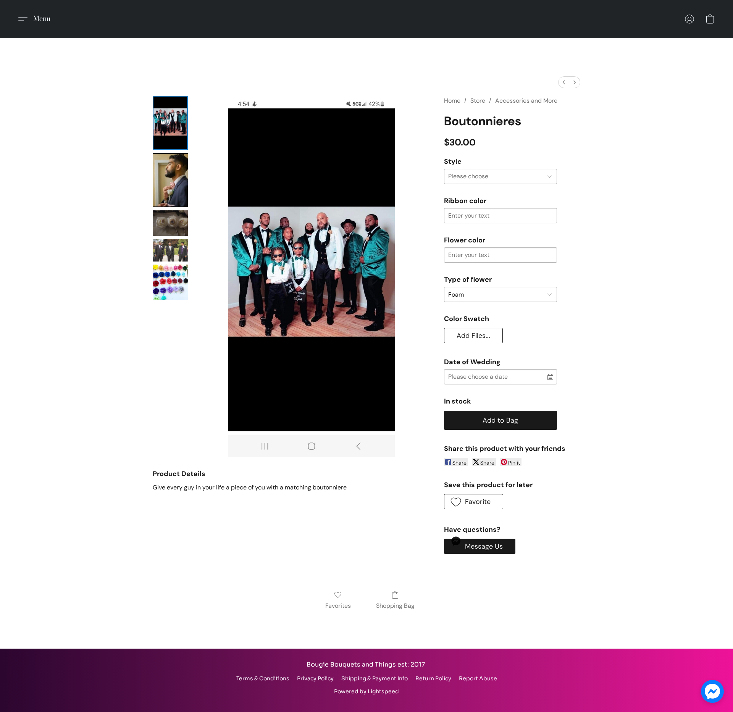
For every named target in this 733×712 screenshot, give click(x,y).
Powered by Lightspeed (366, 691)
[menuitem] (564, 82)
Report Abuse (478, 678)
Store (477, 101)
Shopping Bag (395, 606)
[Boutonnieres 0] (170, 123)
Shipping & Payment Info (374, 678)
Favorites (338, 606)
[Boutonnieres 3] (170, 250)
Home (452, 101)
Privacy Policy (315, 678)
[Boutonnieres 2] (170, 223)
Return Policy (433, 678)
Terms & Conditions (262, 678)
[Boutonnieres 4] (170, 282)
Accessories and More (526, 101)
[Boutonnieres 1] (170, 180)
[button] (37, 19)
